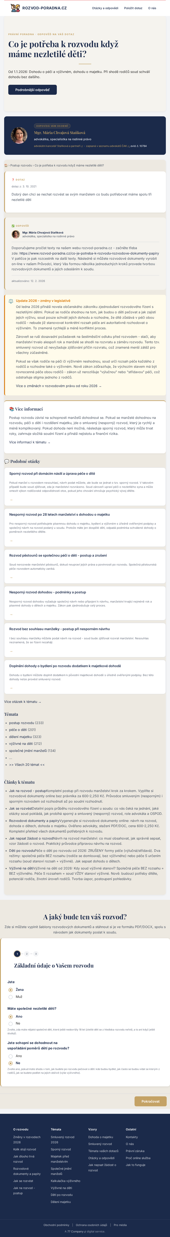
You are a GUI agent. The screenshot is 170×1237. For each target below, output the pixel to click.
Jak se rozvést (20, 808)
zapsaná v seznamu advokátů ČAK (106, 146)
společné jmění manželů (28, 751)
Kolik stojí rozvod (24, 1149)
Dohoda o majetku (100, 1137)
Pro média (120, 1225)
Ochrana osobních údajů (91, 1225)
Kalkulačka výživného (65, 1181)
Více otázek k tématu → (22, 702)
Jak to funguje (135, 1165)
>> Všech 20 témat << (27, 764)
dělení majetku (20, 737)
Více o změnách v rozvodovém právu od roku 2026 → (59, 386)
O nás (152, 8)
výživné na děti (21, 743)
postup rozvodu (21, 723)
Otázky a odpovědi (105, 8)
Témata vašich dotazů (103, 1151)
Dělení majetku (61, 1202)
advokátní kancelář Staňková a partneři (57, 146)
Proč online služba (138, 1158)
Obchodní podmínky (56, 1225)
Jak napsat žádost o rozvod (31, 838)
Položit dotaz (133, 8)
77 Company (75, 1231)
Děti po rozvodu (22, 850)
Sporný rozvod (61, 1149)
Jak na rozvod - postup (27, 791)
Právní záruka (135, 1151)
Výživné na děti (21, 868)
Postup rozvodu (21, 165)
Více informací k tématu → (30, 442)
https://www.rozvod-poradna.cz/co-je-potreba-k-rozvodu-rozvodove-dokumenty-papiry (89, 253)
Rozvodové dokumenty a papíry (34, 821)
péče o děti (18, 730)
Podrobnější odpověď (32, 90)
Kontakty (132, 1137)
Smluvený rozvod (100, 1144)
